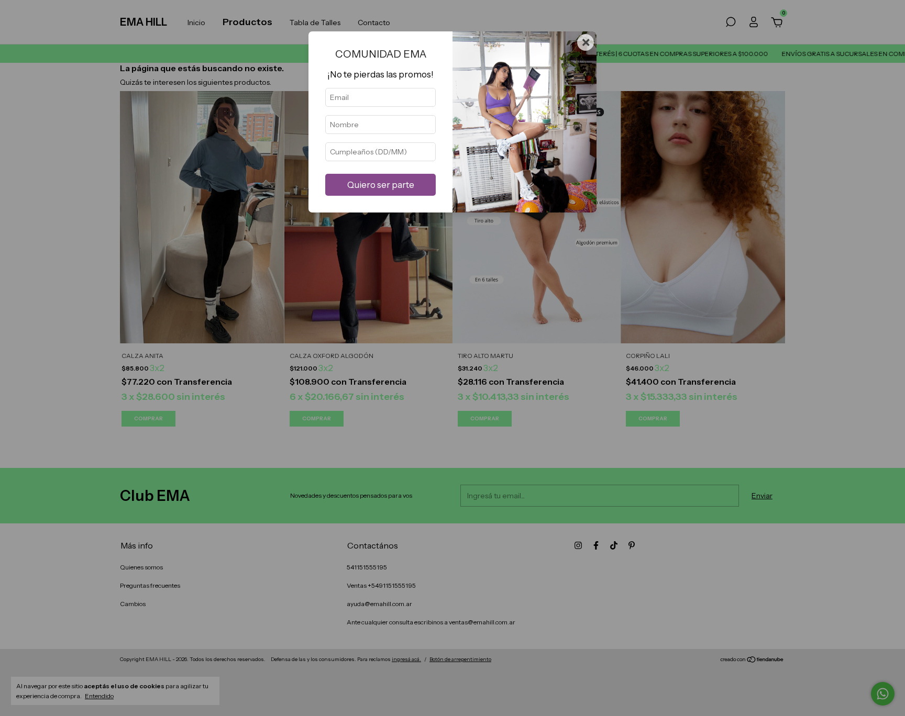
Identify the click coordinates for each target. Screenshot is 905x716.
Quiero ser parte (380, 185)
